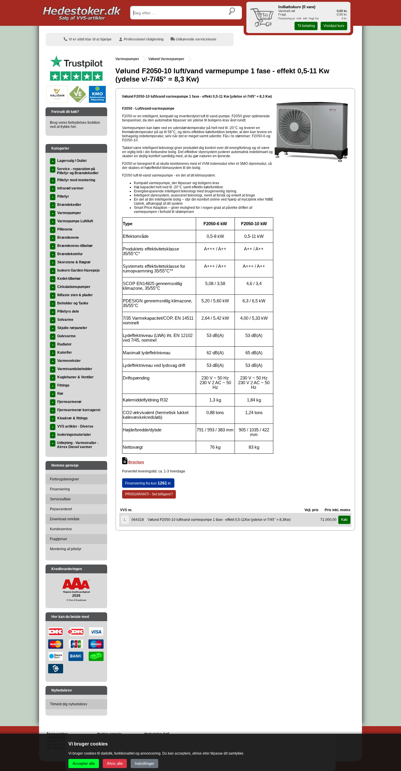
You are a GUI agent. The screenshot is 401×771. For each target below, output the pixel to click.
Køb (344, 520)
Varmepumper (127, 59)
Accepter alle (84, 763)
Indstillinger (144, 763)
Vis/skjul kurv (334, 26)
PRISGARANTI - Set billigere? (149, 494)
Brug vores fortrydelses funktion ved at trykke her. (75, 125)
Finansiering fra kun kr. (148, 483)
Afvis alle (115, 763)
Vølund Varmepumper (166, 59)
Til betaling (306, 26)
